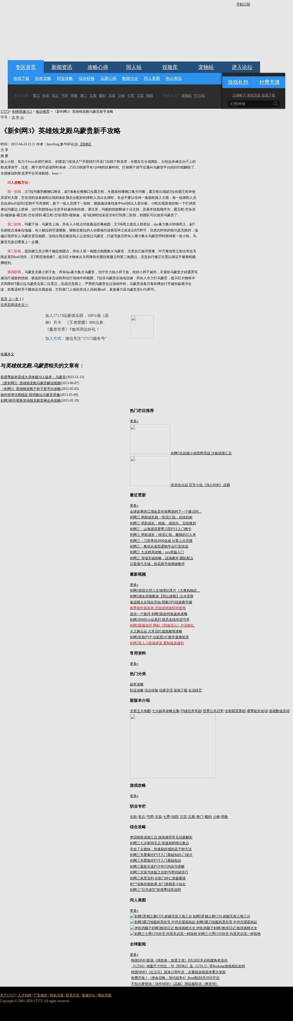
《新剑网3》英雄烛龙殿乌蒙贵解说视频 (31, 383)
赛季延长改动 (257, 711)
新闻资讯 (62, 67)
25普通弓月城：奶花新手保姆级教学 (157, 564)
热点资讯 (174, 78)
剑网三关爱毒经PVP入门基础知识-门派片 (161, 855)
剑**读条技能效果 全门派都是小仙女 (158, 884)
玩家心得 (108, 78)
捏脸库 (170, 67)
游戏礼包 (238, 82)
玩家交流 (166, 690)
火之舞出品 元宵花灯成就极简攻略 (156, 631)
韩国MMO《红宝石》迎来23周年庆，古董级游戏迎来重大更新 (178, 972)
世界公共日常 (213, 711)
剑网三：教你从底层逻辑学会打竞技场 (159, 546)
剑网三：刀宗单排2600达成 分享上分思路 (161, 541)
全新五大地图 (140, 711)
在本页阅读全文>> (15, 305)
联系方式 (73, 995)
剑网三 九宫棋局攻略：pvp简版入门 (157, 552)
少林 (121, 96)
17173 (5, 112)
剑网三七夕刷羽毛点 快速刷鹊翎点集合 (159, 843)
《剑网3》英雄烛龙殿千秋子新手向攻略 (31, 389)
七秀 (130, 96)
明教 (74, 96)
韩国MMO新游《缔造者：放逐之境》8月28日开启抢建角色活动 (179, 960)
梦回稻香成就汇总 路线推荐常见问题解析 (161, 837)
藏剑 (102, 96)
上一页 (13, 299)
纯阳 (149, 96)
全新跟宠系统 (235, 711)
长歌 (45, 96)
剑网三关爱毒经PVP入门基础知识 (155, 861)
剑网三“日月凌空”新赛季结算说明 (155, 890)
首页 (4, 299)
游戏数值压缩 (279, 711)
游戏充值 (254, 95)
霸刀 (36, 96)
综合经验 (87, 78)
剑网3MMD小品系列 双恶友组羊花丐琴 (159, 620)
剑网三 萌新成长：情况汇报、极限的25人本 (163, 535)
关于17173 (7, 995)
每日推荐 (43, 112)
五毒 (93, 96)
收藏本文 (7, 354)
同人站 (134, 67)
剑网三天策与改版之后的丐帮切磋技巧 (159, 872)
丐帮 (64, 96)
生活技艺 (195, 690)
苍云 (55, 96)
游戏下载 (21, 78)
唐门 (83, 96)
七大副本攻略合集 (165, 711)
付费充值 (269, 82)
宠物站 (206, 67)
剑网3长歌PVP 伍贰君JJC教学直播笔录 (159, 637)
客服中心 (89, 995)
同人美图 (152, 78)
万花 (140, 96)
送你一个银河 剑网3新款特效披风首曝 (158, 614)
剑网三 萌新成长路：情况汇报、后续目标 (161, 517)
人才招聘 (24, 995)
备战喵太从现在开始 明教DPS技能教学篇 (161, 602)
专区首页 (25, 67)
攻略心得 (98, 67)
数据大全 (130, 78)
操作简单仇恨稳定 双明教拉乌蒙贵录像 (30, 395)
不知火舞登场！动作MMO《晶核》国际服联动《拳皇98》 (175, 984)
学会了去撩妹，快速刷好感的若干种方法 (161, 849)
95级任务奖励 (191, 711)
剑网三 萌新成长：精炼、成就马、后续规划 (163, 523)
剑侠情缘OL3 (22, 112)
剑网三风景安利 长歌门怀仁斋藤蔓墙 (158, 878)
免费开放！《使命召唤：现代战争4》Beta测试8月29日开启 (175, 978)
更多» (134, 421)
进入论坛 (242, 67)
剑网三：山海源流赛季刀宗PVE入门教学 (160, 529)
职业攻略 (65, 78)
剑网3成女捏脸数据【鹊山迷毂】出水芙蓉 (161, 596)
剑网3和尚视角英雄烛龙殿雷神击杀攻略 (31, 401)
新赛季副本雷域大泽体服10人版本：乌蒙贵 (33, 377)
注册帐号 (239, 95)
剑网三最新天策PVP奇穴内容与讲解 (157, 867)
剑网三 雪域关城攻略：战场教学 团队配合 (161, 558)
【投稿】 (85, 144)
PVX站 (199, 96)
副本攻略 (43, 78)
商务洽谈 (57, 995)
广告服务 (40, 995)
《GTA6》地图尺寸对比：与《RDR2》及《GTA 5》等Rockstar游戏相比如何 (188, 966)
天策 (111, 96)
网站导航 (105, 995)
